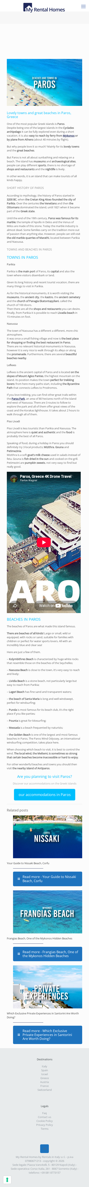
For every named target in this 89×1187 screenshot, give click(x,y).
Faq (44, 1113)
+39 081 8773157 (50, 1172)
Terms (44, 1129)
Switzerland (44, 1090)
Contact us (44, 1117)
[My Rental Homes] (44, 5)
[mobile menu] (83, 6)
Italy (44, 1066)
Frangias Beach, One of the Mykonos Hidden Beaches (39, 938)
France (44, 1086)
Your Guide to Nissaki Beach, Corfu (28, 863)
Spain (44, 1070)
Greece (44, 1078)
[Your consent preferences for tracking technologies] (7, 1180)
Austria (44, 1082)
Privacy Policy (44, 1125)
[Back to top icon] (44, 1148)
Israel (44, 1074)
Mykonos (69, 135)
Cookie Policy (44, 1121)
